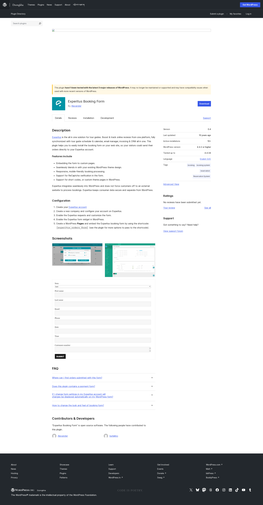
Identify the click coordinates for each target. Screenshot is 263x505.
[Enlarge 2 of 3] (151, 247)
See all (207, 207)
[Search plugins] (40, 23)
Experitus (56, 137)
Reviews (72, 118)
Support (207, 118)
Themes (63, 469)
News (13, 469)
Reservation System (201, 176)
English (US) (205, 159)
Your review (169, 207)
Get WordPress (250, 5)
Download (204, 104)
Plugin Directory (18, 14)
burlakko (113, 436)
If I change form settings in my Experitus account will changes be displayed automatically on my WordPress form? (82, 395)
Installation (88, 118)
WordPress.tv (115, 477)
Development (107, 118)
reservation (205, 171)
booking (191, 165)
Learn (111, 464)
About (13, 464)
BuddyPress (212, 477)
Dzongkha (41, 490)
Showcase (64, 464)
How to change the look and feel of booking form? (78, 405)
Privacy (14, 477)
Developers (113, 473)
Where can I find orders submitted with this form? (77, 377)
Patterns (63, 477)
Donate (161, 473)
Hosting (14, 473)
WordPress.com (214, 464)
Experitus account (78, 207)
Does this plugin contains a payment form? (73, 386)
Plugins (63, 473)
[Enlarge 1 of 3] (99, 247)
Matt (209, 469)
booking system (203, 165)
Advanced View (171, 184)
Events (160, 469)
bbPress (211, 473)
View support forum (173, 231)
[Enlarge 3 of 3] (151, 283)
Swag (161, 477)
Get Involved (163, 464)
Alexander (76, 106)
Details (58, 118)
